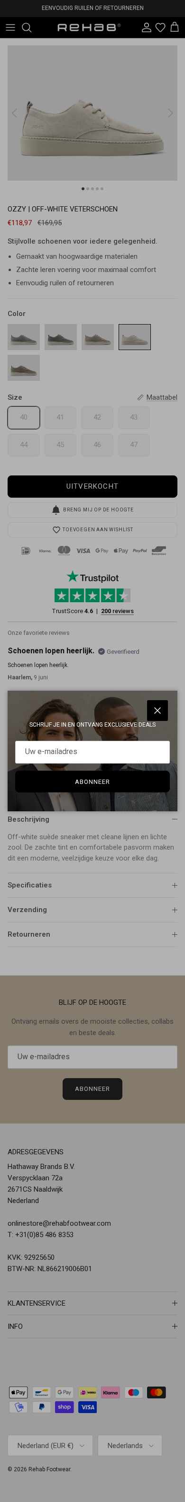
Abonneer (92, 781)
